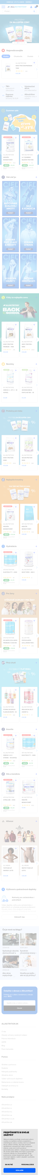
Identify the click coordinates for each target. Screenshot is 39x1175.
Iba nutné (9, 1164)
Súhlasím (19, 1170)
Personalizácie (27, 1164)
